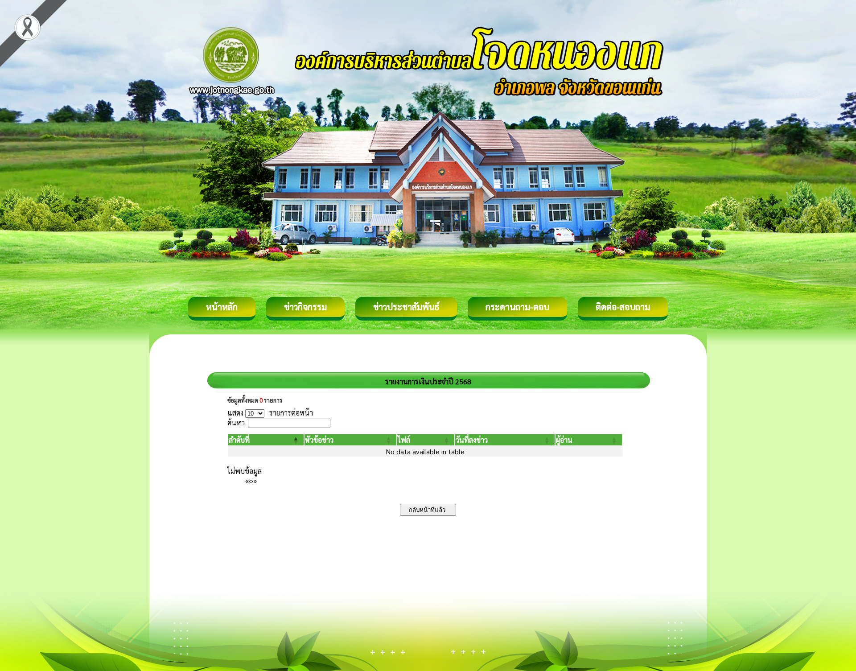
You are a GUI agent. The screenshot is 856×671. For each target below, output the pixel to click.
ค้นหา (236, 422)
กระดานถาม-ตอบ (517, 307)
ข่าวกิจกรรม (305, 307)
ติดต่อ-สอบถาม (623, 307)
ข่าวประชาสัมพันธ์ (406, 307)
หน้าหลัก (222, 307)
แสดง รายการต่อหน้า (270, 412)
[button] (239, 440)
